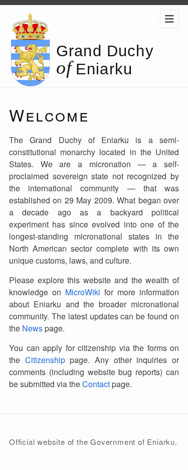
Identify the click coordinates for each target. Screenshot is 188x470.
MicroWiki (82, 292)
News (32, 328)
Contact (96, 384)
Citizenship (45, 360)
